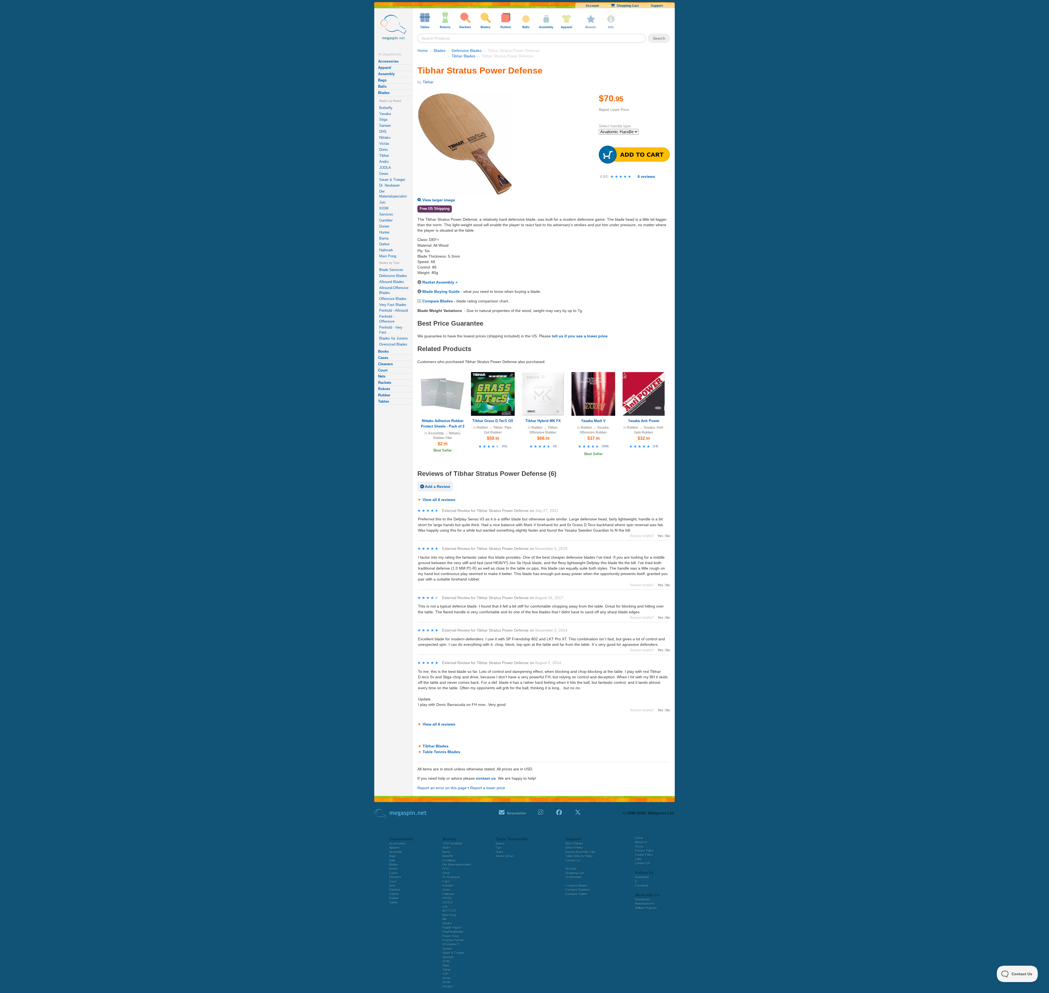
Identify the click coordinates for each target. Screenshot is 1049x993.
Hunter (384, 232)
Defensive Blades (393, 276)
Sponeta (448, 957)
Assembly (386, 74)
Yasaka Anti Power (643, 421)
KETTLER (449, 910)
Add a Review (437, 486)
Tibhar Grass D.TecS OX (492, 421)
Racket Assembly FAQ (580, 852)
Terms (639, 846)
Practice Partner (453, 940)
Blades (384, 93)
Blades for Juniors (393, 338)
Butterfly (386, 108)
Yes (660, 536)
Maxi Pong (387, 256)
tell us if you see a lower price (580, 336)
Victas (384, 144)
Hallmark (386, 250)
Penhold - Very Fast (390, 329)
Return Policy (574, 847)
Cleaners (385, 364)
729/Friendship (452, 843)
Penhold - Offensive (386, 318)
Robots (384, 389)
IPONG (447, 898)
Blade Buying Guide (441, 291)
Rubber (384, 395)
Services (386, 214)
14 (655, 446)
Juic (382, 202)
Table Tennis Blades (441, 752)
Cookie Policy (644, 854)
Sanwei (385, 125)
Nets (381, 376)
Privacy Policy (644, 850)
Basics (500, 843)
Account (592, 6)
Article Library (505, 856)
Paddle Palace (452, 927)
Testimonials (573, 877)
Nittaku (384, 137)
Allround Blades (391, 282)
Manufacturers (645, 903)
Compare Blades (437, 301)
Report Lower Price (614, 110)
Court (382, 370)
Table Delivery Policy (579, 856)
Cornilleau (449, 860)
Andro (383, 162)
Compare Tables (576, 894)
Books (383, 351)
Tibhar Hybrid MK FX (543, 421)
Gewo (383, 174)
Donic (383, 150)
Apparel (384, 68)
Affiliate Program (646, 908)
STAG (446, 961)
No (667, 536)
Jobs (638, 859)
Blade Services (391, 270)
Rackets (384, 383)
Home (422, 50)
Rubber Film (442, 438)
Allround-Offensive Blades (393, 290)
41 (504, 446)
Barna (383, 238)
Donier (384, 226)
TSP (445, 974)
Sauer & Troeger (392, 180)
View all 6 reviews (439, 499)
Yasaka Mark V (593, 421)
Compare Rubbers (577, 889)
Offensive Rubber (543, 432)
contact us (486, 778)
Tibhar (384, 156)
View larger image (438, 200)
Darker (384, 244)
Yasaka (385, 114)
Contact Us (573, 860)
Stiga (383, 119)
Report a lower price (487, 788)
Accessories (388, 61)
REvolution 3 (451, 944)
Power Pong (451, 936)
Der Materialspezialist (393, 193)
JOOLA (385, 168)
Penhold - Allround (393, 310)
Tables (383, 401)
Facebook (642, 885)
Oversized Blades (393, 344)
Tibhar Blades (463, 56)
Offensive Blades (392, 299)
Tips (499, 847)
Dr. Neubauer (389, 185)
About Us (641, 842)
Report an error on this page (442, 788)
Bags (382, 80)
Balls (382, 86)
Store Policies (574, 843)
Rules (499, 852)
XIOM (383, 208)
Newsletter (642, 877)
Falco (446, 881)
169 (605, 446)
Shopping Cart (627, 6)
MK (445, 919)
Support (657, 6)
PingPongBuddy (453, 931)
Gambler (386, 220)
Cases (383, 358)
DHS (383, 131)
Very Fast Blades (392, 305)
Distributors (642, 899)
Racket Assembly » (440, 282)
